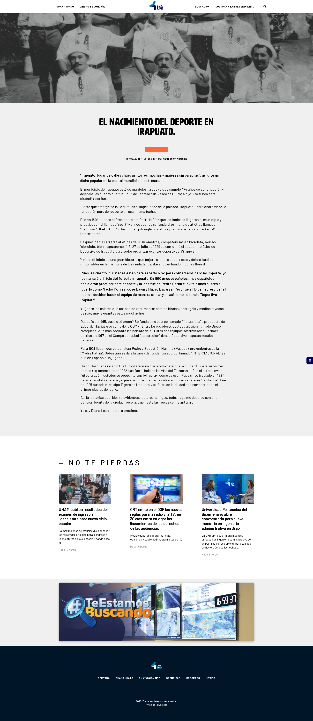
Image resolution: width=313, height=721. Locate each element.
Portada (104, 678)
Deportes (193, 678)
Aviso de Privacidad (156, 704)
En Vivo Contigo (149, 678)
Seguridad (173, 678)
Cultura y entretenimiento (235, 6)
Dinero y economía (92, 6)
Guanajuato (65, 6)
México (210, 678)
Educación (202, 6)
